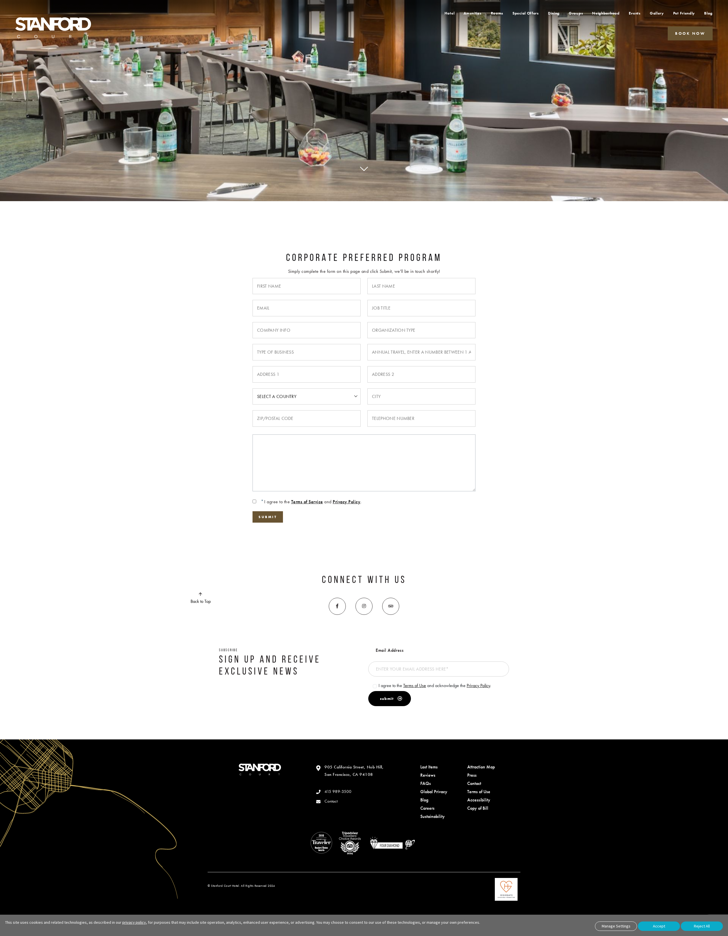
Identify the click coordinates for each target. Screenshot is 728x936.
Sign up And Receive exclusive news (270, 666)
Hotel (449, 13)
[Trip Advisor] (390, 606)
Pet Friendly (684, 13)
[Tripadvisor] (350, 843)
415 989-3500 (337, 791)
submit (387, 698)
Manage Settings (616, 926)
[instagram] (364, 606)
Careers (427, 808)
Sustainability (432, 816)
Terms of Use (414, 685)
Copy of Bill (477, 808)
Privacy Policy (346, 502)
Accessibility (478, 800)
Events (635, 13)
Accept (659, 926)
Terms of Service (307, 502)
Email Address (390, 650)
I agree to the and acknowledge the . (435, 685)
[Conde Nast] (321, 843)
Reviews (427, 775)
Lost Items (429, 767)
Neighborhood (605, 13)
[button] (690, 33)
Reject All (702, 926)
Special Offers (525, 13)
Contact (331, 801)
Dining (554, 13)
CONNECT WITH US (364, 580)
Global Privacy (433, 792)
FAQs (425, 783)
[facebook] (337, 606)
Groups (576, 13)
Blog (708, 13)
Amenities (472, 13)
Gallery (657, 13)
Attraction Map (481, 767)
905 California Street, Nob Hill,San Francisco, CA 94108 (354, 770)
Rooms (497, 13)
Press (472, 775)
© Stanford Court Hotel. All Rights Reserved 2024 (241, 886)
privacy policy (134, 922)
